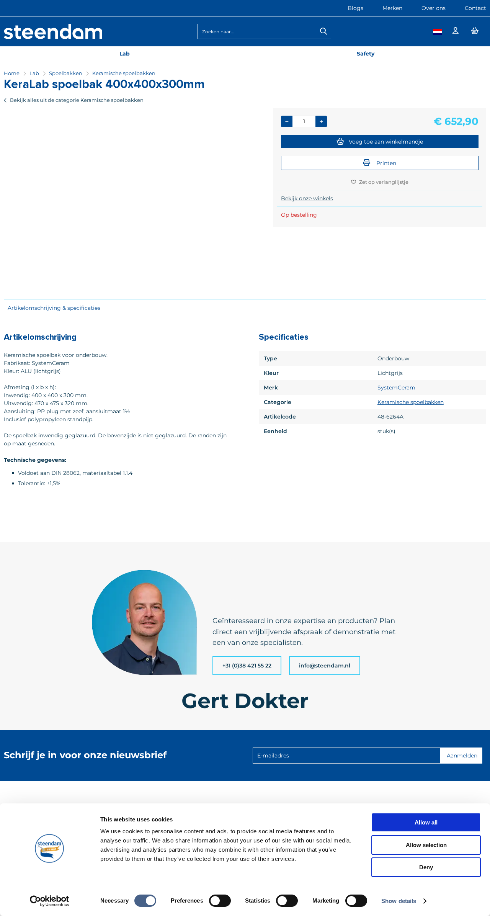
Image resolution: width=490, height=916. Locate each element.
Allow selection (426, 845)
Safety (365, 53)
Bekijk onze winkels (307, 198)
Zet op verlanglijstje (383, 182)
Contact (475, 8)
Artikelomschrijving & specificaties (54, 307)
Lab (124, 53)
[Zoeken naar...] (323, 31)
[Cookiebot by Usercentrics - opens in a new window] (49, 901)
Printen (385, 163)
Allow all (426, 822)
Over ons (433, 8)
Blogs (355, 8)
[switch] (220, 901)
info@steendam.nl (324, 665)
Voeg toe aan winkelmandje (386, 141)
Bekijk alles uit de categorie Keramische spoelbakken (77, 100)
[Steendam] (53, 37)
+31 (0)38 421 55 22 (246, 665)
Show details (398, 901)
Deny (426, 867)
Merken (392, 8)
